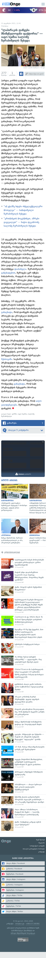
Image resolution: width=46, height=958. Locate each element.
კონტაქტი (41, 852)
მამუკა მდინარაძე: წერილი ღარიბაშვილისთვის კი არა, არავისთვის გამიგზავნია (14, 531)
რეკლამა (42, 843)
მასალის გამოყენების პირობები (34, 849)
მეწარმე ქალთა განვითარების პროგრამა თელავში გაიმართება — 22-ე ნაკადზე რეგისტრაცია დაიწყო (23, 801)
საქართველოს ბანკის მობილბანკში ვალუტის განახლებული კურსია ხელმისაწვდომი (23, 563)
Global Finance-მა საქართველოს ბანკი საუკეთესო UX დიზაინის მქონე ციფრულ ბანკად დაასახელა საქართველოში (23, 674)
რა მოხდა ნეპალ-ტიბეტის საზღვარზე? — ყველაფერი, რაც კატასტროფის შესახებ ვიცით (23, 660)
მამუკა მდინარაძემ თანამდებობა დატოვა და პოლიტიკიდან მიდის (23, 725)
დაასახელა (20, 269)
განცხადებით (8, 272)
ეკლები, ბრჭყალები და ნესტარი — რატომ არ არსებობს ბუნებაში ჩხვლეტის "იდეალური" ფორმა (23, 738)
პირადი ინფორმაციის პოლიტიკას (23, 933)
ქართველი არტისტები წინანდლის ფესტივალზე (23, 775)
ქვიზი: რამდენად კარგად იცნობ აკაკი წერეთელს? (23, 826)
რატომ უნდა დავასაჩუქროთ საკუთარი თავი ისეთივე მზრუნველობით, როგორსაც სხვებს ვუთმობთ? (23, 577)
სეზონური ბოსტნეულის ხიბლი (23, 648)
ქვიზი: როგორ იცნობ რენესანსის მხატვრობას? (23, 591)
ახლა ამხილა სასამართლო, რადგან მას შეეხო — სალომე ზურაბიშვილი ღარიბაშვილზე (23, 813)
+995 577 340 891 (33, 924)
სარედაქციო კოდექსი (37, 846)
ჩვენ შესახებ (40, 840)
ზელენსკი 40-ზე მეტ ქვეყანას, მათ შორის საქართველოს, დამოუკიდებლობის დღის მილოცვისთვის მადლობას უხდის (23, 634)
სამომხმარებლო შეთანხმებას (21, 930)
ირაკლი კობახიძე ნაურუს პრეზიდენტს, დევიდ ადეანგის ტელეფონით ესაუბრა (23, 700)
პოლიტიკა (4, 26)
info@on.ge (19, 924)
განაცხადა (6, 312)
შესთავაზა (6, 359)
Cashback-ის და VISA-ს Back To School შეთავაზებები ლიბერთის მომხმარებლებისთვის (23, 621)
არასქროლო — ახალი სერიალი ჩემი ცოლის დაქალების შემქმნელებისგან (23, 788)
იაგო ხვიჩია (22, 414)
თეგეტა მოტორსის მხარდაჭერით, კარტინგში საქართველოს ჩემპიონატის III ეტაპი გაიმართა (23, 763)
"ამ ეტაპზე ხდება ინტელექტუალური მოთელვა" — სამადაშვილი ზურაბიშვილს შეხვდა (23, 210)
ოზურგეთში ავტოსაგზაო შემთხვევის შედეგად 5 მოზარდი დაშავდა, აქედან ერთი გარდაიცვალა (14, 497)
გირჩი (14, 414)
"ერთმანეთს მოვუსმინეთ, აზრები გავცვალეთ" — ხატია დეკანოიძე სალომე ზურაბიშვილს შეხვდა (21, 222)
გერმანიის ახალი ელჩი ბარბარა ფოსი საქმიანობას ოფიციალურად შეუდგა (23, 688)
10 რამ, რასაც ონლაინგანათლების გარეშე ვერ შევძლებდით (23, 750)
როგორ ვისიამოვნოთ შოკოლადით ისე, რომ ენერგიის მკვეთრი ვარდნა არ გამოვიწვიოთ (23, 713)
